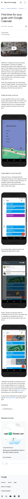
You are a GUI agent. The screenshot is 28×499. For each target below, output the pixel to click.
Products (21, 8)
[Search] (21, 2)
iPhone (13, 398)
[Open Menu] (2, 2)
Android (8, 398)
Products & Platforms (11, 8)
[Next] (25, 8)
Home (2, 8)
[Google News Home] (10, 2)
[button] (26, 26)
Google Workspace (7, 409)
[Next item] (7, 463)
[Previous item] (3, 463)
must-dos (20, 390)
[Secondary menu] (25, 2)
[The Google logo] (4, 477)
